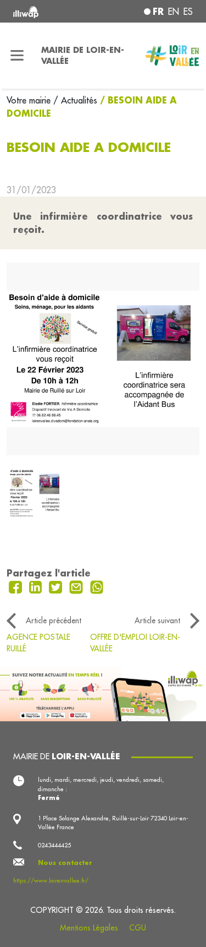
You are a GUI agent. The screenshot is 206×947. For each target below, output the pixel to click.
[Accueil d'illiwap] (47, 11)
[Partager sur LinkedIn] (37, 586)
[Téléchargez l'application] (103, 693)
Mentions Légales (89, 928)
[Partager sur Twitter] (57, 586)
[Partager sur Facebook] (17, 586)
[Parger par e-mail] (77, 586)
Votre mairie (30, 100)
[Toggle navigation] (17, 56)
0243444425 (54, 845)
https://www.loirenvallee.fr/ (50, 880)
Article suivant (157, 620)
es (188, 11)
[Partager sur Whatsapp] (97, 586)
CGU (137, 928)
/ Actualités (75, 100)
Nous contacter (65, 863)
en (173, 11)
